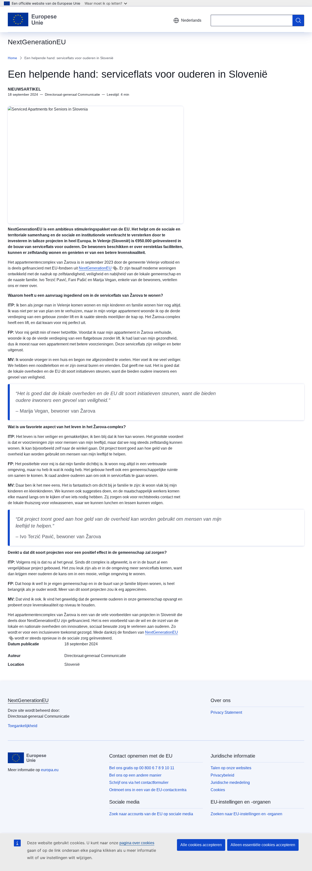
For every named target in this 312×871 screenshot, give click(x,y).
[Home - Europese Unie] (32, 19)
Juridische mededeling (230, 782)
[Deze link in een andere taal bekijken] (115, 268)
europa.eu (49, 770)
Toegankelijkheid (22, 726)
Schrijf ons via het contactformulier (138, 782)
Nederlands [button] (191, 20)
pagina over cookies (136, 843)
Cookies (218, 790)
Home (12, 58)
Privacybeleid (222, 775)
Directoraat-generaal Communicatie (95, 656)
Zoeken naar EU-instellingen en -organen (246, 814)
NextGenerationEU (95, 268)
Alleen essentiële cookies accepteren (263, 845)
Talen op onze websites (231, 768)
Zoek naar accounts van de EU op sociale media (151, 814)
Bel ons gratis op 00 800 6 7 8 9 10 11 (141, 768)
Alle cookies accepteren (201, 845)
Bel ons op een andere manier (135, 775)
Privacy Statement (226, 712)
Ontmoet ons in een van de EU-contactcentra (147, 790)
